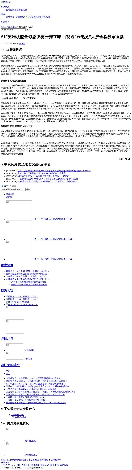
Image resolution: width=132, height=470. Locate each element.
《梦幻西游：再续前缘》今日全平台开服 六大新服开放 (31, 389)
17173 (3, 27)
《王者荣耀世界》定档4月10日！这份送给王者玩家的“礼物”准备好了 (49, 179)
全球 (8, 10)
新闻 (14, 186)
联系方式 (45, 465)
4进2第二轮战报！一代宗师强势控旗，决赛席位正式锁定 (43, 176)
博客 (46, 460)
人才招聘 (16, 465)
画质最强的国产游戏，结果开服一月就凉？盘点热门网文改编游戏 (36, 403)
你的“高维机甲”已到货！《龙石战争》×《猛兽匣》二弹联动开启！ (48, 181)
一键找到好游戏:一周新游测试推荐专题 (29, 284)
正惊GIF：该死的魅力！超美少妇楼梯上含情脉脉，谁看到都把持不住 (37, 386)
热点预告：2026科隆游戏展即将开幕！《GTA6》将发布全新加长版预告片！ (40, 392)
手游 (16, 10)
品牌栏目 (7, 338)
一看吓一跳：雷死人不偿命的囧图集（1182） (26, 400)
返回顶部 (5, 462)
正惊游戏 (20, 17)
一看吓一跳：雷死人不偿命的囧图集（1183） (26, 397)
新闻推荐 (10, 194)
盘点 (21, 10)
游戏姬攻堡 (39, 17)
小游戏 (31, 460)
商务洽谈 (35, 465)
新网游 (9, 197)
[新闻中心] (6, 2)
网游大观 (7, 290)
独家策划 (7, 265)
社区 (37, 460)
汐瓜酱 (47, 17)
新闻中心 (12, 27)
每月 (8, 373)
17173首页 (5, 460)
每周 (8, 371)
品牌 (3, 14)
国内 (12, 10)
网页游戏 (57, 460)
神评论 (22, 44)
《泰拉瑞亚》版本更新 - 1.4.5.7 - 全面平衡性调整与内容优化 (33, 378)
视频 (41, 460)
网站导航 (64, 465)
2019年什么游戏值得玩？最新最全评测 (28, 282)
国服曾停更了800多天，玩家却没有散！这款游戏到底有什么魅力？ (36, 381)
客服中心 (54, 465)
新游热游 (5, 7)
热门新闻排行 (10, 365)
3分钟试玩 (29, 17)
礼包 (25, 10)
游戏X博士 (11, 17)
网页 (6, 186)
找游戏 (25, 460)
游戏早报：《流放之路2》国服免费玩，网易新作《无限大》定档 (35, 394)
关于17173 (5, 465)
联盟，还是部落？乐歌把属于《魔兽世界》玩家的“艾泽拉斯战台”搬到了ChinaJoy (54, 171)
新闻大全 (5, 22)
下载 (50, 460)
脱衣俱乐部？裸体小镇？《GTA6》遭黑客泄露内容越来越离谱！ (35, 384)
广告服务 (25, 465)
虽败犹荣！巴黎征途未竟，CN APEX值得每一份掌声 (42, 173)
